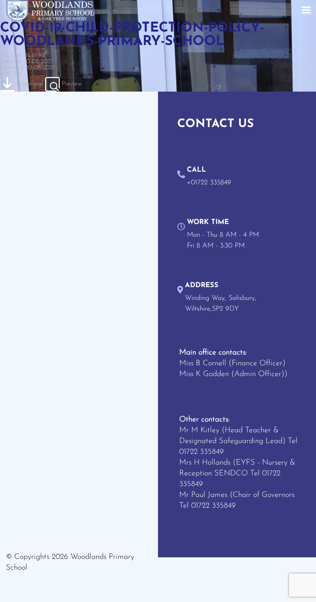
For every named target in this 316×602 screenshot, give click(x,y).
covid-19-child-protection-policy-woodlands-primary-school (132, 35)
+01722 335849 (209, 182)
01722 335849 (201, 452)
